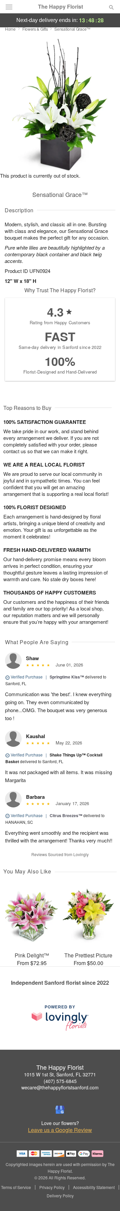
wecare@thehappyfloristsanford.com (60, 1087)
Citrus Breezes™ (66, 815)
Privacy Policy (52, 1187)
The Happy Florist (60, 6)
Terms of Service (16, 1187)
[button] (105, 1196)
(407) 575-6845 (60, 1081)
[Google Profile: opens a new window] (60, 1109)
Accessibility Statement (94, 1187)
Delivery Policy (60, 1196)
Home (10, 29)
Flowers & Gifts (35, 29)
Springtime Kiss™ (67, 677)
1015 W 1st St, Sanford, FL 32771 (60, 1074)
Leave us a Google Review (60, 1130)
